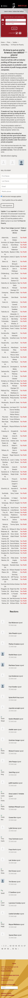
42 (10, 946)
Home (3, 42)
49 (5, 949)
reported (13, 211)
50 (8, 949)
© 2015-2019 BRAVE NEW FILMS (10, 975)
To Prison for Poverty (17, 44)
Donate (14, 963)
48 (2, 949)
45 (19, 946)
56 (16, 949)
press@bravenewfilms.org (7, 980)
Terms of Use (4, 985)
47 (24, 946)
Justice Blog (4, 44)
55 (13, 949)
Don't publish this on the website (12, 200)
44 (16, 946)
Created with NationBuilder (7, 995)
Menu (5, 6)
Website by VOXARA (6, 993)
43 (13, 946)
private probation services (12, 148)
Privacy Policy (11, 985)
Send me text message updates (11, 197)
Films (8, 42)
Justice (14, 42)
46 (22, 946)
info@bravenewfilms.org (7, 971)
